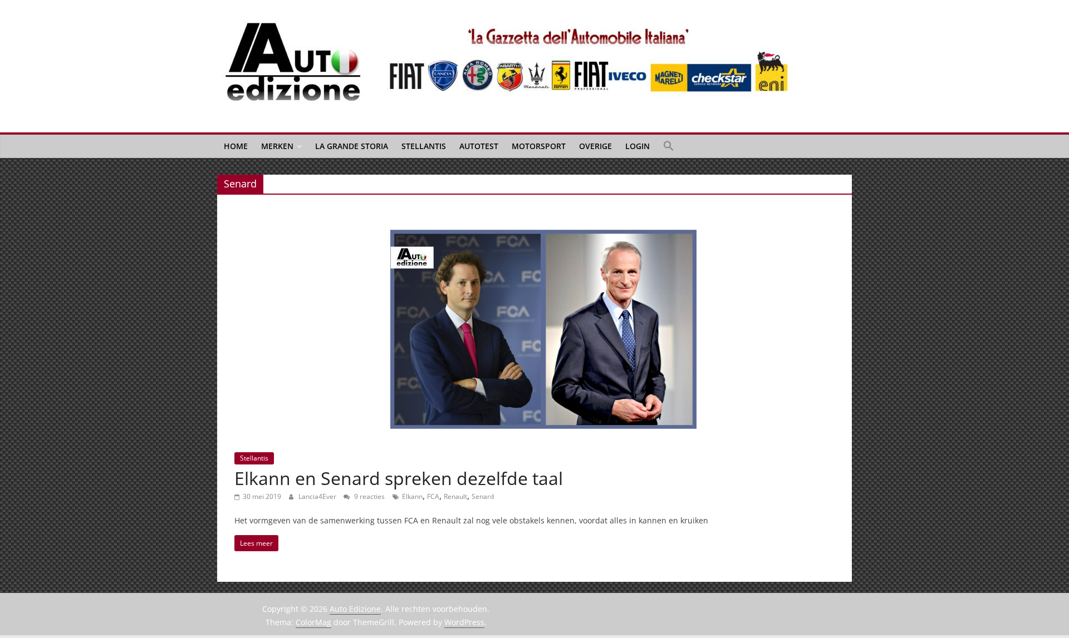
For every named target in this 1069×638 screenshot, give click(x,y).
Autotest (478, 146)
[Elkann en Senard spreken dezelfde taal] (543, 236)
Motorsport (539, 146)
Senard (483, 496)
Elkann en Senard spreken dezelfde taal (398, 478)
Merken (277, 146)
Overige (595, 146)
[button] (668, 146)
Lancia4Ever (318, 496)
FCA (433, 496)
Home (236, 146)
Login (637, 146)
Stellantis (423, 146)
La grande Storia (351, 146)
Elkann (412, 496)
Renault (455, 496)
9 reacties (368, 496)
